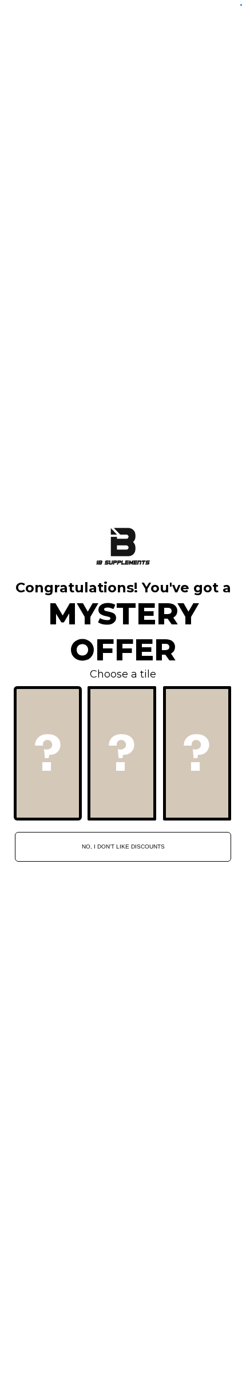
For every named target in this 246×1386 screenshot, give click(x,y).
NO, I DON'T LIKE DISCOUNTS (123, 846)
